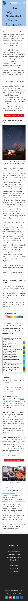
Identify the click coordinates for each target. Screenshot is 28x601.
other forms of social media (15, 522)
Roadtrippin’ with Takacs (11, 495)
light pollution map (18, 178)
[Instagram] (11, 3)
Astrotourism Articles (14, 557)
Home (14, 549)
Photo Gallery (14, 568)
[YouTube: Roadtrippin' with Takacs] (10, 597)
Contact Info (14, 565)
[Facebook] (21, 597)
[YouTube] (13, 3)
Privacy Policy (15, 571)
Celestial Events (14, 560)
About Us (14, 563)
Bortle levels (17, 111)
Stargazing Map (14, 554)
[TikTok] (15, 3)
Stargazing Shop (14, 551)
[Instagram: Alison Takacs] (6, 597)
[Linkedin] (17, 3)
